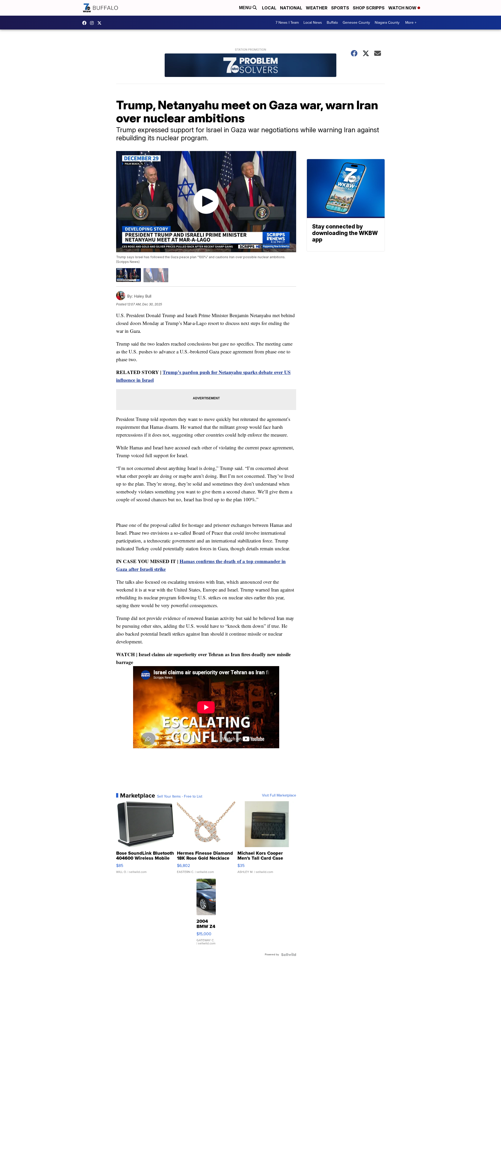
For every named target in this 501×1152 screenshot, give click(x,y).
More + (410, 22)
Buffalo (332, 22)
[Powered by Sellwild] (288, 954)
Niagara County (387, 22)
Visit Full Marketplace (279, 795)
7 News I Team (287, 22)
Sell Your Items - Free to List (179, 796)
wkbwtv (85, 23)
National (291, 7)
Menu (246, 7)
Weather (316, 7)
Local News (312, 22)
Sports (340, 7)
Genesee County (356, 22)
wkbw (93, 23)
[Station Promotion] (250, 66)
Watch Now (403, 7)
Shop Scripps (369, 7)
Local (269, 7)
